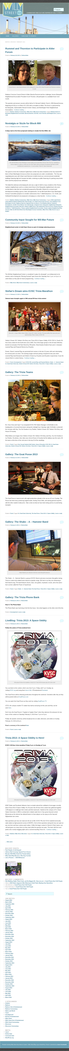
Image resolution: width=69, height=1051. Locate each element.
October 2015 (9, 915)
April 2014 (8, 949)
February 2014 (9, 953)
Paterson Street (49, 206)
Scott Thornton (43, 113)
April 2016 (8, 908)
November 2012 (9, 982)
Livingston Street (38, 204)
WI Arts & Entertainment (12, 1016)
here (10, 708)
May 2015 (7, 925)
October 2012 (9, 984)
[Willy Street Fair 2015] (13, 869)
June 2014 (8, 946)
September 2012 (9, 986)
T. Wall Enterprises (16, 208)
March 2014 (8, 951)
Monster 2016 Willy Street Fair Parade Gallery (17, 854)
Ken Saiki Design (29, 204)
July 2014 (8, 944)
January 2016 (9, 911)
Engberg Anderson (21, 203)
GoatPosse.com (23, 697)
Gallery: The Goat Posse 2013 (21, 454)
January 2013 (9, 978)
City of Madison (54, 201)
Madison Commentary (20, 111)
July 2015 (8, 921)
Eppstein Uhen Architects (32, 203)
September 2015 (9, 917)
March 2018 (8, 902)
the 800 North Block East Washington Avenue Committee (27, 209)
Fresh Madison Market (45, 203)
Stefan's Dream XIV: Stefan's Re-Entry (29, 363)
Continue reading (20, 110)
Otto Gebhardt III (40, 206)
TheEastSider (24, 55)
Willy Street (30, 111)
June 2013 (8, 968)
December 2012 (9, 980)
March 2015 (8, 928)
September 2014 (9, 940)
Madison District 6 (55, 111)
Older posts (9, 841)
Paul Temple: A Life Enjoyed (13, 850)
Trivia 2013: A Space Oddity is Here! (24, 737)
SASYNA (36, 113)
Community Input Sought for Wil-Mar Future (29, 219)
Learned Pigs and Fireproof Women (41, 362)
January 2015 (9, 932)
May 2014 (7, 947)
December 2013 (9, 957)
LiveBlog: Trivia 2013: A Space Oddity (26, 620)
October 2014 (9, 938)
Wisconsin (24, 833)
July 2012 (8, 989)
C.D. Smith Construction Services (40, 201)
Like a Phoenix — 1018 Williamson (15, 857)
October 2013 (9, 961)
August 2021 (8, 900)
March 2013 (8, 974)
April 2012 (8, 995)
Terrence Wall (8, 209)
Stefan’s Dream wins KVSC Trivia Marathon (29, 291)
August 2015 (8, 919)
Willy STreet (46, 209)
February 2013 (9, 976)
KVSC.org (13, 690)
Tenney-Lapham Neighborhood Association (32, 208)
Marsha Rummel (29, 113)
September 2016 (9, 904)
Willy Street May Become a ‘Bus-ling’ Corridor (18, 855)
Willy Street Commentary (39, 111)
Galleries (15, 36)
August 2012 (8, 987)
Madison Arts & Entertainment (13, 1007)
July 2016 (8, 906)
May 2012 (7, 993)
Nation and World (10, 1011)
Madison (12, 111)
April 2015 (8, 927)
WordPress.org (9, 1037)
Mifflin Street (32, 206)
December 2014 (9, 934)
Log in (7, 1032)
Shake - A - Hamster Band (56, 362)
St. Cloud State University (11, 363)
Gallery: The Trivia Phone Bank (22, 597)
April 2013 (8, 972)
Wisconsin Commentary (12, 1026)
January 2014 (9, 955)
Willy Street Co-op (53, 209)
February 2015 (9, 930)
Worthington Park (51, 113)
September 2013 (9, 963)
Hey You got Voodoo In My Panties (26, 444)
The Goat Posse (36, 513)
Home (7, 36)
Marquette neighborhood (49, 204)
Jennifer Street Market (18, 204)
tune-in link (28, 690)
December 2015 (9, 913)
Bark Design (28, 201)
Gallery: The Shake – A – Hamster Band (26, 521)
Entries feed (8, 1034)
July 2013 (8, 967)
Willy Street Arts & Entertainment (14, 1020)
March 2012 (8, 997)
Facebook (45, 690)
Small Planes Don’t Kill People (53, 881)
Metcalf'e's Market (24, 206)
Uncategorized (17, 362)
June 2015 (8, 923)
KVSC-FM (28, 362)
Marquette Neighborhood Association (14, 113)
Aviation (7, 1003)
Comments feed (9, 1035)
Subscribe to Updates (28, 36)
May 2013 (7, 970)
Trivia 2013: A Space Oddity (46, 363)
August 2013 (8, 965)
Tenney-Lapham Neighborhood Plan (53, 208)
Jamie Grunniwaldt (62, 1044)
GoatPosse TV (42, 701)
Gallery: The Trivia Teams (19, 372)
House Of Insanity (40, 444)
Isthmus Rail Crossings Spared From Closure (18, 852)
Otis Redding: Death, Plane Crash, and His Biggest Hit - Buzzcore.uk (24, 881)
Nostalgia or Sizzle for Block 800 (23, 123)
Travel (11, 362)
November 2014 (9, 936)
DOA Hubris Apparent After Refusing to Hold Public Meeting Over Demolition (31, 883)
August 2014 (8, 942)
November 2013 (9, 959)
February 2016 (9, 909)
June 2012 (8, 991)
